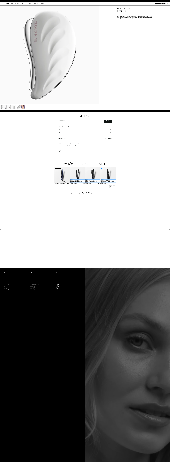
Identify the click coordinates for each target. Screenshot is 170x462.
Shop (57, 272)
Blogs (4, 286)
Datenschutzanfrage (32, 286)
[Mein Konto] (167, 3)
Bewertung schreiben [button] (108, 121)
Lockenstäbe (36, 3)
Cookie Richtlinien (32, 288)
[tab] (108, 138)
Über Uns (31, 272)
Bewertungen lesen (127, 8)
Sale (12, 3)
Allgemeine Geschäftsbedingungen (34, 284)
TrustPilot (57, 288)
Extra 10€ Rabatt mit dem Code (85, 0)
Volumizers (29, 3)
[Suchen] (165, 3)
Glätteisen (16, 3)
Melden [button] (79, 145)
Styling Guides (5, 285)
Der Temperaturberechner (160, 3)
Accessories (42, 3)
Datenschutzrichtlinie (32, 285)
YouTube (57, 287)
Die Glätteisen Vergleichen (7, 287)
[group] (62, 120)
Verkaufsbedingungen (32, 287)
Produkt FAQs (5, 288)
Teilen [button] (81, 145)
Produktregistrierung (6, 289)
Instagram (57, 284)
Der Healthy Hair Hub (6, 284)
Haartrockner (23, 3)
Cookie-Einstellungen (32, 289)
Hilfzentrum (5, 272)
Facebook (57, 286)
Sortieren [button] (59, 138)
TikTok (57, 285)
